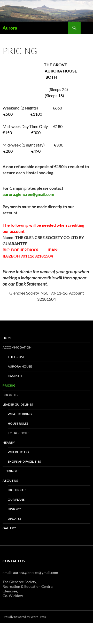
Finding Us (11, 471)
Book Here (11, 395)
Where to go (18, 452)
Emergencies (18, 433)
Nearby (9, 442)
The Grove (16, 357)
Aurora (10, 28)
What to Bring (20, 414)
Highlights (17, 490)
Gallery (9, 528)
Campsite (15, 376)
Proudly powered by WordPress (24, 617)
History (14, 509)
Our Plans (16, 499)
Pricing (9, 385)
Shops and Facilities (24, 461)
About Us (10, 480)
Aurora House (20, 366)
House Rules (18, 423)
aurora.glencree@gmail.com (28, 194)
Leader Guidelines (18, 404)
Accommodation (17, 347)
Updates (14, 518)
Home (7, 338)
